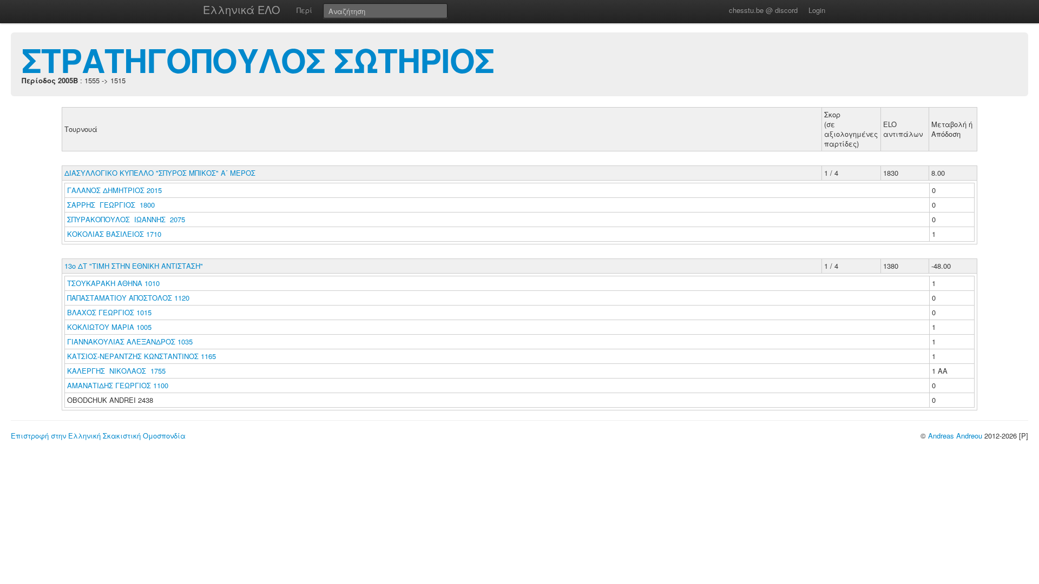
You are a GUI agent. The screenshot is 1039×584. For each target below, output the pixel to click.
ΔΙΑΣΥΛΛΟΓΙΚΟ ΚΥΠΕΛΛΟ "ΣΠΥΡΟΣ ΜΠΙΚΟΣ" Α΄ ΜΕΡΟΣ (159, 173)
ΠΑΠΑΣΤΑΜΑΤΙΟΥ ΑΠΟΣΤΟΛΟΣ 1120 (128, 298)
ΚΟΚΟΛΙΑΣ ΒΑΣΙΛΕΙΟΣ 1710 (114, 234)
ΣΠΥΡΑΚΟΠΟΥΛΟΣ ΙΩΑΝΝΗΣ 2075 (126, 219)
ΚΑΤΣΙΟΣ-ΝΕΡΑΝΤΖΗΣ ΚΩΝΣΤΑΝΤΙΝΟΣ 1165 (141, 356)
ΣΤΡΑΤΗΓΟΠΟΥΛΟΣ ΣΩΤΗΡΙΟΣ (258, 59)
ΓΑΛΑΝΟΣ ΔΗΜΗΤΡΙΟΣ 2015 (114, 190)
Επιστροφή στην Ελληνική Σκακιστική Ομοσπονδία (98, 435)
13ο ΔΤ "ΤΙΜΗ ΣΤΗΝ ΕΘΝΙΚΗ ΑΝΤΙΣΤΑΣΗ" (133, 266)
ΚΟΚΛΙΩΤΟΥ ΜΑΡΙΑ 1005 (109, 327)
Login (816, 10)
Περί (304, 10)
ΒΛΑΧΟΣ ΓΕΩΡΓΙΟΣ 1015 (109, 312)
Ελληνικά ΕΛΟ (241, 9)
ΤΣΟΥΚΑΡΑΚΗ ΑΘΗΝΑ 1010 (113, 283)
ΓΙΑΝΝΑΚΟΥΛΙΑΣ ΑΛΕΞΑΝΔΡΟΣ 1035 (130, 341)
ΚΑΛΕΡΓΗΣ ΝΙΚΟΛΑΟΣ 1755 (116, 371)
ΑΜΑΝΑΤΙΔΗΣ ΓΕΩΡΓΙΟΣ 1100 (117, 385)
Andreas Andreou (955, 435)
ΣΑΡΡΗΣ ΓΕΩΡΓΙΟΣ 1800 (111, 205)
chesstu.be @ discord (763, 10)
